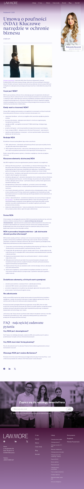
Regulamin (20, 413)
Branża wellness (54, 462)
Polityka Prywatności (73, 442)
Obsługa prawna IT (55, 442)
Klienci (48, 3)
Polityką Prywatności (46, 413)
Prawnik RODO (54, 459)
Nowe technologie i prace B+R (57, 478)
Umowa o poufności (8, 80)
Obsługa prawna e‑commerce (55, 468)
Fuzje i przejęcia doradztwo (57, 471)
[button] (41, 3)
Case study (56, 3)
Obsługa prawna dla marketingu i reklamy (56, 455)
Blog (36, 450)
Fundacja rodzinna (55, 474)
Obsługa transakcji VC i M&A (56, 446)
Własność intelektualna (56, 449)
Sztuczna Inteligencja (56, 481)
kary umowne (9, 199)
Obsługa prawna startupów (57, 452)
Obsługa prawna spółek (56, 439)
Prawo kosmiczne (55, 464)
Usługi (34, 3)
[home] (11, 3)
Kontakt (77, 3)
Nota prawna (71, 435)
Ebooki (64, 3)
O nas (37, 435)
